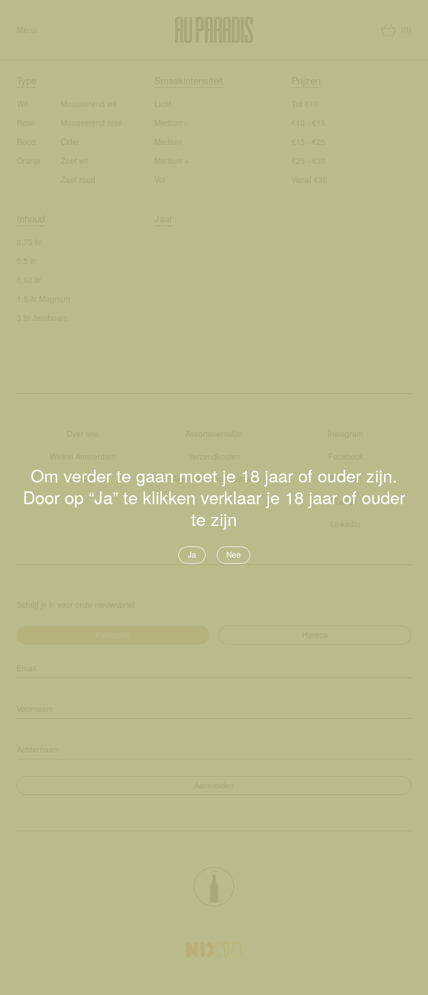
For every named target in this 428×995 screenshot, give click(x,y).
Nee (233, 554)
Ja (192, 554)
